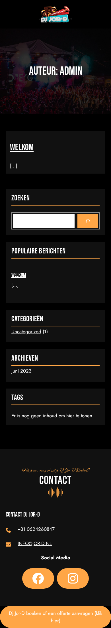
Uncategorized (26, 331)
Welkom (22, 147)
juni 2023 (21, 370)
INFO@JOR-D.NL (35, 543)
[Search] (87, 221)
